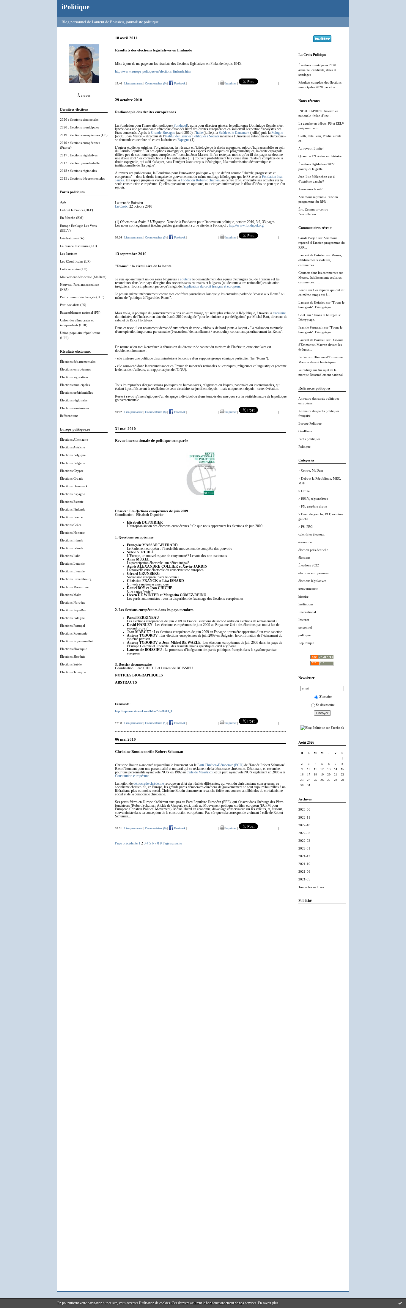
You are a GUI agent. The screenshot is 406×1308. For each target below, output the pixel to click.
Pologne (277, 132)
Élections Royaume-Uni (76, 641)
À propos (84, 95)
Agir (63, 202)
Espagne (183, 140)
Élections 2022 (308, 565)
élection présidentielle (313, 550)
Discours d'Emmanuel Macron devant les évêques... (320, 344)
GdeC (302, 315)
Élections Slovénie (72, 656)
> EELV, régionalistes (313, 498)
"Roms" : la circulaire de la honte (143, 266)
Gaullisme (305, 431)
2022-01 (304, 848)
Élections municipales (75, 385)
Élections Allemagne (74, 439)
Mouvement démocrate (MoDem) (83, 277)
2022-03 (304, 840)
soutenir (185, 279)
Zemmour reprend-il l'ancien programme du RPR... (321, 242)
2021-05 (304, 879)
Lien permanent (133, 83)
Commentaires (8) (155, 412)
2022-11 (304, 817)
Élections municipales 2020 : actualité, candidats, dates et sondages (318, 69)
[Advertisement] (322, 997)
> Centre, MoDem (310, 470)
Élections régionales (73, 400)
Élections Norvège (72, 602)
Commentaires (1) (155, 723)
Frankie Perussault (310, 327)
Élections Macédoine (74, 587)
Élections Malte (70, 594)
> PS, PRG (305, 526)
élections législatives (312, 580)
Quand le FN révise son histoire (320, 156)
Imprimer (230, 83)
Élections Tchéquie (73, 672)
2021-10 (304, 864)
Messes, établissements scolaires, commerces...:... (320, 259)
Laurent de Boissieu (311, 255)
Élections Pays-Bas (73, 610)
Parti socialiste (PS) (73, 305)
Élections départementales (77, 361)
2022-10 (304, 825)
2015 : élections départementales (82, 178)
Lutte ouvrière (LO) (73, 269)
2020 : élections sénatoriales (79, 119)
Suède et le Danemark (234, 132)
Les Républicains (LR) (75, 261)
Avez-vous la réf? (310, 189)
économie (305, 542)
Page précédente (126, 843)
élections (304, 557)
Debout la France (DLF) (76, 210)
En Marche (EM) (72, 217)
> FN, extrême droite (312, 506)
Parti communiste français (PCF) (82, 297)
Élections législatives (74, 377)
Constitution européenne (132, 776)
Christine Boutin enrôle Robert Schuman (149, 751)
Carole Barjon (307, 238)
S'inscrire (325, 696)
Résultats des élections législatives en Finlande (153, 50)
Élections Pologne (72, 618)
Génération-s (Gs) (72, 238)
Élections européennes (75, 369)
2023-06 (304, 809)
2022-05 (304, 833)
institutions (305, 604)
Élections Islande (71, 548)
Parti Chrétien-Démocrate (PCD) (220, 765)
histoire (303, 596)
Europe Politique (310, 423)
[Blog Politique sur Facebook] (322, 727)
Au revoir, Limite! (311, 148)
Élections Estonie (72, 501)
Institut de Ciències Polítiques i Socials (192, 136)
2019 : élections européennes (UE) (84, 135)
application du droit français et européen (212, 286)
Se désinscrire (325, 704)
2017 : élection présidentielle (80, 163)
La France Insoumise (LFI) (78, 246)
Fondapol (180, 125)
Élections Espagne (72, 494)
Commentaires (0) (155, 83)
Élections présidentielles (76, 392)
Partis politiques (309, 439)
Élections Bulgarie (72, 463)
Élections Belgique (73, 455)
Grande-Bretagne (163, 132)
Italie (199, 132)
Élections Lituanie (72, 571)
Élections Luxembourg (76, 579)
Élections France (71, 517)
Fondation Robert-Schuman (200, 180)
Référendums (69, 415)
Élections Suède (71, 664)
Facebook (179, 83)
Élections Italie (70, 556)
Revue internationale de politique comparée (151, 440)
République (306, 643)
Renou (302, 290)
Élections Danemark (74, 486)
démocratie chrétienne (148, 783)
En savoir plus (268, 1303)
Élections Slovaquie (73, 649)
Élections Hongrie (72, 532)
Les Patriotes (68, 253)
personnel (305, 627)
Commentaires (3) (155, 237)
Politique (304, 446)
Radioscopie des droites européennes (145, 112)
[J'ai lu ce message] (400, 1303)
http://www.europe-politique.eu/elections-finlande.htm (153, 71)
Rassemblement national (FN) (80, 312)
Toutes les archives (311, 887)
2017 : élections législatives (78, 155)
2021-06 (304, 871)
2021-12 (304, 856)
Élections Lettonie (72, 563)
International (307, 612)
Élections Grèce (70, 525)
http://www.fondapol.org (246, 225)
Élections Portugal (72, 625)
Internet (303, 619)
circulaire (279, 313)
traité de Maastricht (200, 772)
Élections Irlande (71, 540)
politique (304, 635)
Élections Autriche (72, 447)
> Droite (304, 491)
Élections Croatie (71, 478)
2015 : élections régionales (78, 170)
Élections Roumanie (73, 633)
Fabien (303, 357)
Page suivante (172, 843)
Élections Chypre (72, 470)
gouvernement (308, 588)
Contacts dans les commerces (318, 272)
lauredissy (305, 370)
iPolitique (75, 7)
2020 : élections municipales (79, 127)
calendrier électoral (311, 534)
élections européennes (313, 573)
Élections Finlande (72, 509)
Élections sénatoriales (74, 408)
